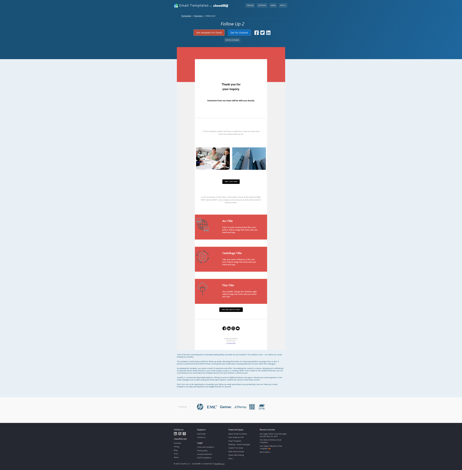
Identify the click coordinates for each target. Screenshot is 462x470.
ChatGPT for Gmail (235, 448)
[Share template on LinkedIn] (268, 34)
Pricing (250, 5)
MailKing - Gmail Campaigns (239, 444)
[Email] (238, 328)
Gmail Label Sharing (236, 455)
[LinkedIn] (229, 328)
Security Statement (204, 454)
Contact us (201, 437)
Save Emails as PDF (236, 437)
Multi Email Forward (236, 451)
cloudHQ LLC (219, 464)
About (176, 457)
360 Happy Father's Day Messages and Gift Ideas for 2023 (273, 435)
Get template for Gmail (209, 32)
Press (176, 454)
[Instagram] (233, 328)
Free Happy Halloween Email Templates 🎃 (271, 447)
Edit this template (232, 40)
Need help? (201, 434)
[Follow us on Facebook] (184, 433)
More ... (231, 458)
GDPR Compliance (204, 458)
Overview (177, 443)
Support (262, 5)
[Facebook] (224, 328)
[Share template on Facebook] (256, 34)
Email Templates (234, 441)
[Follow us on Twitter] (179, 433)
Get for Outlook (239, 32)
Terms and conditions (205, 447)
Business (198, 15)
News (273, 5)
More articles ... (265, 452)
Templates (186, 15)
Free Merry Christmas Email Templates (270, 441)
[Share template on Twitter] (262, 34)
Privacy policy (202, 450)
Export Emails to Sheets (237, 434)
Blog (175, 450)
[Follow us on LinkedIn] (175, 433)
